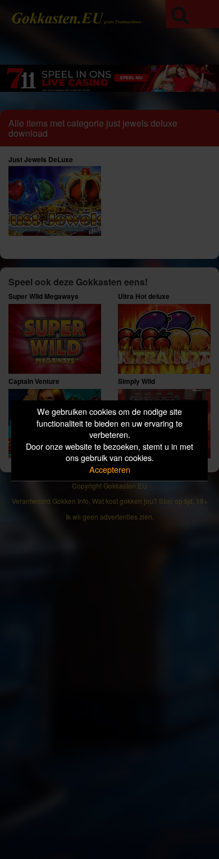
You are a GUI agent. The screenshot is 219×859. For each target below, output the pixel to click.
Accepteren (109, 469)
